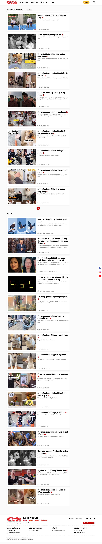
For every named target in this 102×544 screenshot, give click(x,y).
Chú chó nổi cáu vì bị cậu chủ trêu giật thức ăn (52, 433)
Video (38, 29)
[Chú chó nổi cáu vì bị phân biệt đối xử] (22, 361)
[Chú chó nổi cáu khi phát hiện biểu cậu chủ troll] (22, 80)
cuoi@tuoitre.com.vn (35, 530)
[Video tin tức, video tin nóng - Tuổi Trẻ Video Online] (38, 520)
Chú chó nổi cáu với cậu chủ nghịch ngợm (51, 151)
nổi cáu (29, 9)
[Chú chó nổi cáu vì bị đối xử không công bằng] (22, 61)
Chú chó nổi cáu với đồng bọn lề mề (51, 112)
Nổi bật (35, 2)
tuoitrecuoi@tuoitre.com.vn (59, 530)
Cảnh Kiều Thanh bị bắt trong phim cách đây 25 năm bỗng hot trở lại (51, 259)
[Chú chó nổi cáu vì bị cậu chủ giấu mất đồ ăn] (22, 177)
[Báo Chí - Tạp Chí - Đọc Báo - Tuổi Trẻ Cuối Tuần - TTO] (31, 520)
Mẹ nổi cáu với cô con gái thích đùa (51, 470)
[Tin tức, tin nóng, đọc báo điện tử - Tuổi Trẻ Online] (25, 520)
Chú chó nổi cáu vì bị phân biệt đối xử (52, 354)
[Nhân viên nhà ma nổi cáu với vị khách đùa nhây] (22, 458)
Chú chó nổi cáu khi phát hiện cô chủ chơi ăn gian (51, 394)
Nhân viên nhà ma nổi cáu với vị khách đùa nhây (52, 452)
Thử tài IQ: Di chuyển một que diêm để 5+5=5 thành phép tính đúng (52, 278)
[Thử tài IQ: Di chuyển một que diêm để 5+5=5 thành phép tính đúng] (22, 284)
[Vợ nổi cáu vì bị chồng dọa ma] (22, 41)
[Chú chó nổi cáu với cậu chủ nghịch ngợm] (22, 157)
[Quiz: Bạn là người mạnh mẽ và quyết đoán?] (22, 226)
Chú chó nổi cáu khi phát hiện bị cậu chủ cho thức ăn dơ (51, 132)
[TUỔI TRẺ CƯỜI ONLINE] (14, 519)
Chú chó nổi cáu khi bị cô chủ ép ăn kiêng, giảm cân (51, 491)
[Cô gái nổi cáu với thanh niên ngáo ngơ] (22, 381)
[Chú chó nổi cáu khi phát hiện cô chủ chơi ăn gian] (22, 400)
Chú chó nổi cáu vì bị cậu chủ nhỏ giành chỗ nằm (50, 317)
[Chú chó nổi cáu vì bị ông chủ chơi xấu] (22, 342)
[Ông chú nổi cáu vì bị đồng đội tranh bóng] (22, 22)
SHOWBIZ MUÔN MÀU (42, 271)
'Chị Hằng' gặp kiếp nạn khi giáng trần (52, 296)
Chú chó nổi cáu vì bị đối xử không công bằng (51, 55)
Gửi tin (87, 2)
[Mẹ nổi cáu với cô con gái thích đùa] (22, 477)
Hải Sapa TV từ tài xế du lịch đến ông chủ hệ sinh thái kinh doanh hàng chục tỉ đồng (52, 241)
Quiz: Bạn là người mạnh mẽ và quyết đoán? (52, 220)
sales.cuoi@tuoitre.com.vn (14, 532)
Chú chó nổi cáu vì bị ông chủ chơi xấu (52, 335)
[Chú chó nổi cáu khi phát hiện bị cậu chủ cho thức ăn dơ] (22, 138)
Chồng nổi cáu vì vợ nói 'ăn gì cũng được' (51, 94)
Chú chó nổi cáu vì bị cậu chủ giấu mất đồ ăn (52, 171)
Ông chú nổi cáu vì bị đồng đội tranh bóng (51, 16)
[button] (52, 2)
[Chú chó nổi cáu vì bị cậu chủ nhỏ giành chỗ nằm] (22, 323)
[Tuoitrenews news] (44, 520)
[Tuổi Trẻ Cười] (94, 518)
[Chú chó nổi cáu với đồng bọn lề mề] (22, 119)
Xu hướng (25, 2)
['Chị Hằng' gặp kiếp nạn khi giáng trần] (22, 303)
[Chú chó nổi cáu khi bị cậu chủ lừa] (22, 419)
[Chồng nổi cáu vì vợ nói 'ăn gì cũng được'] (22, 99)
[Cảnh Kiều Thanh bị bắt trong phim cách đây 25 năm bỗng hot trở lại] (22, 265)
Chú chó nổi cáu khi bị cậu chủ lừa (51, 412)
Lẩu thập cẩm (41, 233)
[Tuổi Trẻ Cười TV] (90, 518)
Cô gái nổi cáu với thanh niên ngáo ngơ (52, 374)
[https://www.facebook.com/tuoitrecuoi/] (87, 518)
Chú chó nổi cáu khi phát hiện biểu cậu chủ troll (52, 74)
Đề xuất (45, 2)
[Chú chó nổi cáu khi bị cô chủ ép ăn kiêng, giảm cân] (22, 496)
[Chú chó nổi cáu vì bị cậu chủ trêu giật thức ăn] (22, 438)
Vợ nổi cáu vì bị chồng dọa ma (49, 35)
